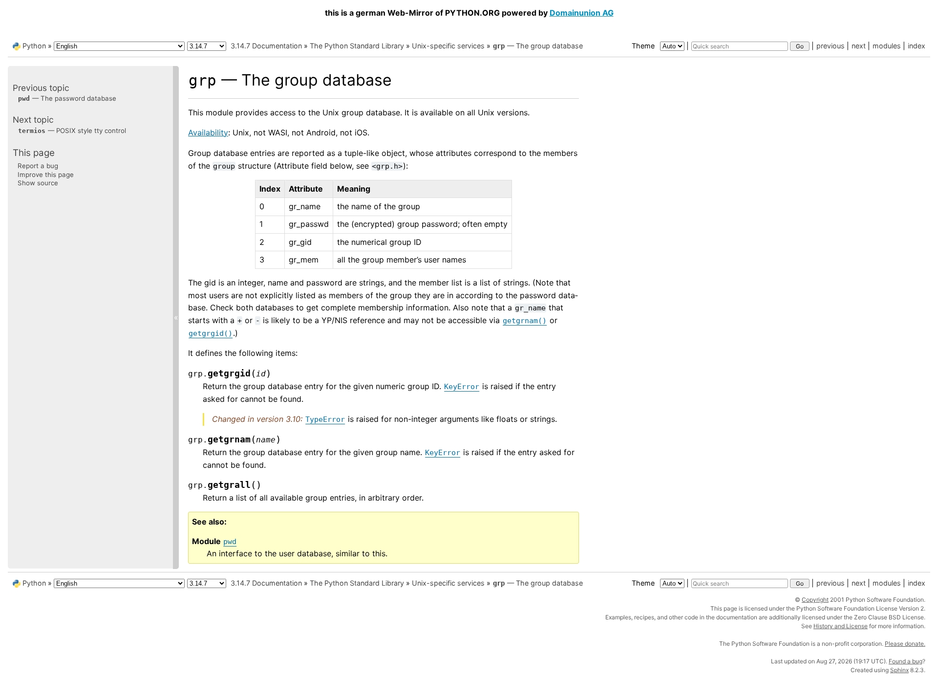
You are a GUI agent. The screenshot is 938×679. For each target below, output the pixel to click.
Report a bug (38, 166)
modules (887, 46)
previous (830, 46)
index (916, 46)
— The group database (538, 46)
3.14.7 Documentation (266, 46)
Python (34, 46)
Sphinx (899, 670)
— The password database (67, 98)
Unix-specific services (448, 46)
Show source (38, 183)
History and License (840, 626)
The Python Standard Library (357, 46)
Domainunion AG (582, 13)
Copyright (815, 599)
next (859, 46)
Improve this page (46, 174)
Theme (644, 46)
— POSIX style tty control (72, 130)
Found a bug (905, 661)
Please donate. (905, 643)
